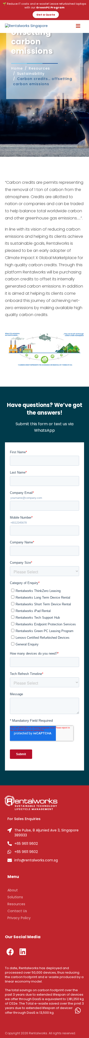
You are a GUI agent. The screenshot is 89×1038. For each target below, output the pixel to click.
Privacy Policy (19, 917)
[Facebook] (10, 952)
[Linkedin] (23, 952)
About (12, 890)
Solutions (15, 897)
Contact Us (17, 910)
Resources (16, 904)
